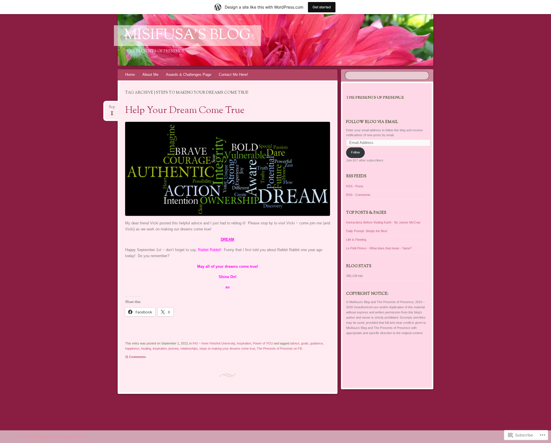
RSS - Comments (358, 195)
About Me (150, 74)
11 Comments (135, 357)
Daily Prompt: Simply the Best (366, 231)
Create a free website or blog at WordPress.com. (53, 436)
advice (294, 343)
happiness (132, 348)
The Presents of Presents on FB (279, 348)
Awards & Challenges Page (188, 74)
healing (146, 348)
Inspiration (244, 343)
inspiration (160, 348)
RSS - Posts (354, 186)
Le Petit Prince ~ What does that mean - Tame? (379, 248)
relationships (189, 348)
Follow (355, 152)
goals (305, 343)
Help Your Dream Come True (185, 111)
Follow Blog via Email (372, 122)
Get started (322, 7)
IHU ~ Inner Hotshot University (214, 343)
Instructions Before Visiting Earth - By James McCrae (383, 222)
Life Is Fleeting (356, 239)
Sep (112, 109)
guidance (316, 343)
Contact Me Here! (233, 74)
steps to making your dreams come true (227, 348)
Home (130, 74)
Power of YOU (263, 343)
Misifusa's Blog (187, 35)
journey (173, 348)
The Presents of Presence (375, 97)
